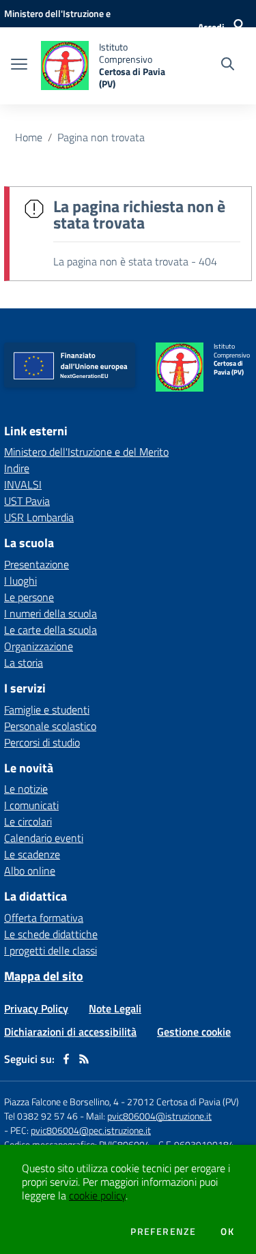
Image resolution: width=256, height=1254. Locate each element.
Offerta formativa (43, 917)
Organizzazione (38, 646)
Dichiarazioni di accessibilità (70, 1031)
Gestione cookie (194, 1031)
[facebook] (66, 1059)
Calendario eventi (43, 838)
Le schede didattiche (51, 934)
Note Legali (115, 1008)
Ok (227, 1231)
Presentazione (36, 564)
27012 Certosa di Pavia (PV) (183, 1101)
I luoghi (20, 580)
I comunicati (31, 805)
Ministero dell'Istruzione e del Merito (86, 451)
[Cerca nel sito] (227, 65)
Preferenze (163, 1231)
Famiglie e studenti (46, 709)
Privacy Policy (36, 1008)
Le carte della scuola (50, 630)
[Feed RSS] (84, 1059)
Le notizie (26, 789)
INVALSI (23, 484)
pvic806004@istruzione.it (159, 1116)
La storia (23, 662)
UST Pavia (27, 501)
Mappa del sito (43, 976)
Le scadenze (32, 854)
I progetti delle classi (50, 950)
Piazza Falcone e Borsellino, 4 (62, 1101)
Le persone (29, 597)
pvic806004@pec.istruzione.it (91, 1130)
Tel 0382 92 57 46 (41, 1116)
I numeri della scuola (50, 613)
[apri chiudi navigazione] (19, 65)
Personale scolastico (50, 726)
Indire (16, 468)
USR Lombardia (39, 517)
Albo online (29, 870)
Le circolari (28, 821)
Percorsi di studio (42, 742)
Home (28, 137)
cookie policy (97, 1195)
